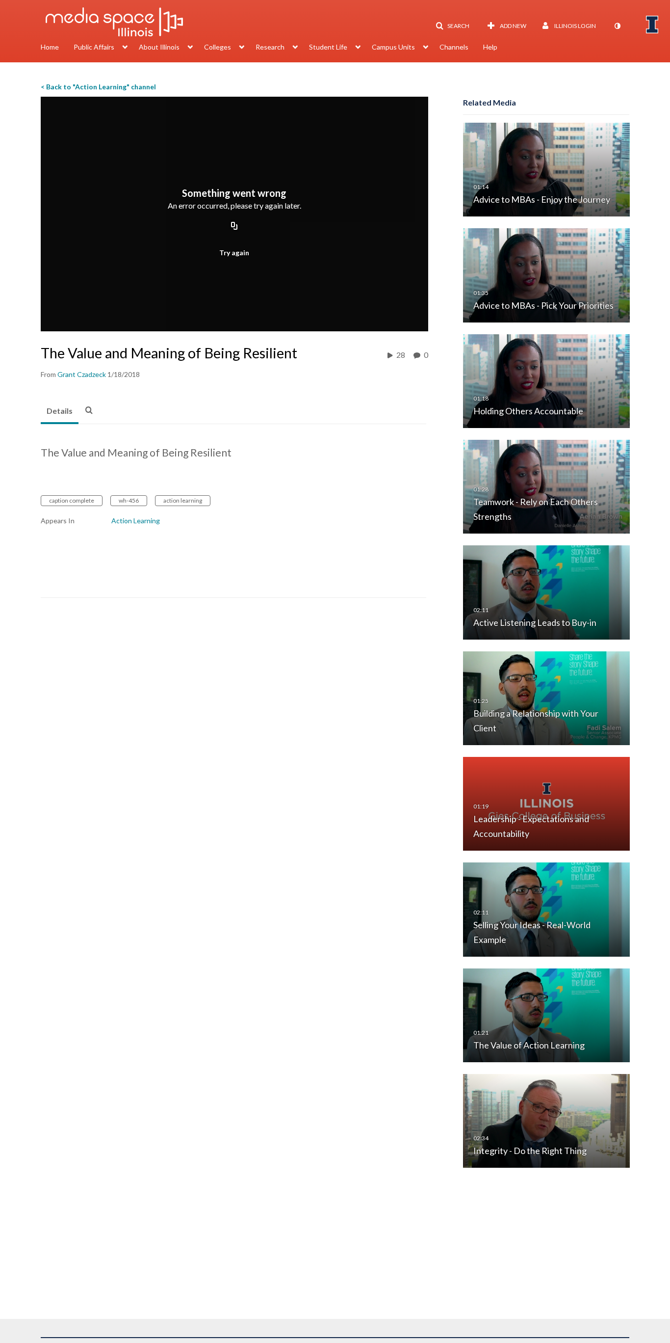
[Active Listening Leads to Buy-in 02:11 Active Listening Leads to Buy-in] (546, 591)
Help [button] (490, 47)
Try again (234, 252)
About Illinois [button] (159, 47)
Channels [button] (453, 47)
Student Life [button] (328, 47)
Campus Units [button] (393, 47)
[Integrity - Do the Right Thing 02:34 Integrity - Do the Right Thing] (546, 1120)
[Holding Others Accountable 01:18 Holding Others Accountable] (546, 380)
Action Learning (135, 520)
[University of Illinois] (652, 24)
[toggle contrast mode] (617, 26)
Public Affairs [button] (94, 47)
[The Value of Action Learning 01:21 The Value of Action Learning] (546, 1014)
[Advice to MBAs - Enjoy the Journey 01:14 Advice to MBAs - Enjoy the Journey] (546, 169)
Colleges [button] (217, 47)
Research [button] (270, 47)
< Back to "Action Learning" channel (98, 86)
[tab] (59, 411)
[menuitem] (57, 48)
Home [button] (50, 47)
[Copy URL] (234, 227)
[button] (452, 26)
